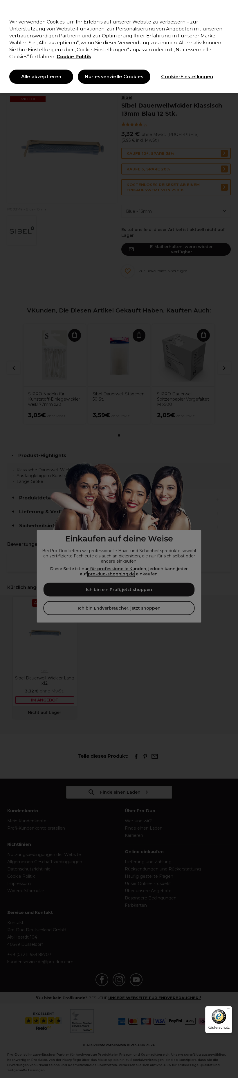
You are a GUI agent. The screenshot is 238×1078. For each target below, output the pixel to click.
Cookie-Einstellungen (187, 76)
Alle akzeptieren (41, 76)
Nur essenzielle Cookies (114, 76)
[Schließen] (228, 9)
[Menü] (228, 1009)
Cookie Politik (74, 56)
